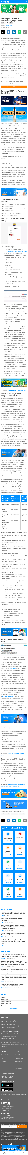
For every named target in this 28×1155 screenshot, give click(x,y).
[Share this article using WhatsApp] (19, 32)
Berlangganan (21, 1126)
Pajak (2, 16)
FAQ (2, 1058)
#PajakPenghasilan (6, 813)
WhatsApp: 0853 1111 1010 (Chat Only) (10, 1042)
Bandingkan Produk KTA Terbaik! (13, 87)
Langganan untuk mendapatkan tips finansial (13, 1124)
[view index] (25, 952)
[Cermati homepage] (6, 1144)
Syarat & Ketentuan (19, 1054)
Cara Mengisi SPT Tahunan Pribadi (16, 390)
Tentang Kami (4, 1054)
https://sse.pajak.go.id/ (8, 696)
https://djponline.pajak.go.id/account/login (15, 251)
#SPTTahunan (15, 813)
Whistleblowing (18, 1065)
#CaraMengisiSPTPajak (7, 811)
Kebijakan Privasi (19, 1058)
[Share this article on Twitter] (3, 32)
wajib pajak (13, 668)
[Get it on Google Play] (14, 1085)
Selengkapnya (13, 1008)
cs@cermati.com (11, 1027)
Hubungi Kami (4, 1061)
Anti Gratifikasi (18, 1068)
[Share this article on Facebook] (8, 32)
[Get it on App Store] (14, 1090)
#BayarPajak (22, 813)
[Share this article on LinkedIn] (14, 32)
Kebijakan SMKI (18, 1061)
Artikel (2, 1065)
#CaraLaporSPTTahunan (18, 811)
